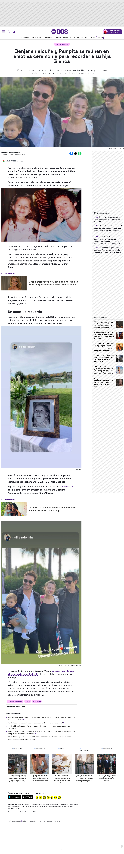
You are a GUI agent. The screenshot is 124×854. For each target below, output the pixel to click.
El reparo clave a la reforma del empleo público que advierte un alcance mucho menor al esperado (62, 778)
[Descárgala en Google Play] (14, 797)
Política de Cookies (14, 821)
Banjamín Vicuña (16, 701)
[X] (48, 797)
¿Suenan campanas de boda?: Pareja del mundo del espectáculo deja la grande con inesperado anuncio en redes (39, 778)
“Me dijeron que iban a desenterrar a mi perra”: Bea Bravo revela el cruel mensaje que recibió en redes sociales (84, 778)
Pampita (38, 701)
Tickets (92, 37)
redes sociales (66, 486)
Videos (72, 37)
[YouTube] (55, 797)
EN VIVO (100, 37)
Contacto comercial (53, 821)
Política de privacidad (29, 821)
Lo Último (25, 37)
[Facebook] (40, 797)
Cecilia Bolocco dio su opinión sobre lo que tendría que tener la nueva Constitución (53, 283)
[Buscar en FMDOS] (9, 31)
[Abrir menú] (3, 31)
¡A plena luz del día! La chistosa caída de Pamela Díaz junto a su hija (52, 509)
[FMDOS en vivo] (105, 31)
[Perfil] (14, 31)
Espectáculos (36, 37)
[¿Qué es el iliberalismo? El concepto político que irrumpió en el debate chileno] (106, 764)
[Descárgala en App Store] (27, 797)
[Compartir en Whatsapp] (79, 153)
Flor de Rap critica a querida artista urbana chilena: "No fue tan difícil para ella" (35, 723)
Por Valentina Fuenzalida (11, 153)
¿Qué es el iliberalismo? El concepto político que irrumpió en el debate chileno (107, 777)
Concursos (82, 37)
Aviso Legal (41, 821)
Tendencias (48, 37)
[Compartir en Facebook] (71, 153)
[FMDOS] (59, 31)
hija (28, 701)
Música (58, 37)
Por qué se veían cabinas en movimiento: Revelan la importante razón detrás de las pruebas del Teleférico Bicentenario (17, 778)
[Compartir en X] (75, 153)
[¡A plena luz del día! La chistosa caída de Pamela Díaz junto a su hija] (14, 509)
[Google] (37, 797)
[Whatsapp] (59, 797)
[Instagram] (44, 797)
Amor (65, 37)
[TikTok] (51, 797)
